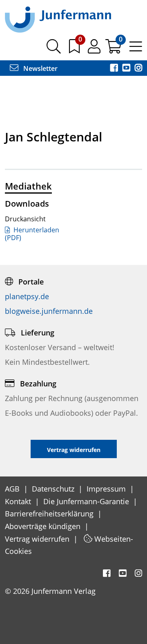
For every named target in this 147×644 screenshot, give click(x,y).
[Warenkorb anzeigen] (114, 49)
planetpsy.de (27, 296)
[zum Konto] (95, 49)
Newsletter (40, 68)
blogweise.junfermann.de (49, 311)
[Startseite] (58, 19)
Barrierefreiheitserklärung (50, 513)
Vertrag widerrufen (38, 539)
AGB (13, 489)
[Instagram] (138, 68)
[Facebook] (114, 68)
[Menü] (135, 49)
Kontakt (19, 501)
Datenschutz (54, 489)
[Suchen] (54, 49)
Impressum (107, 489)
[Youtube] (126, 68)
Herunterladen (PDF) (32, 233)
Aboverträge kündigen (43, 526)
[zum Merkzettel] (75, 49)
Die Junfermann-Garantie (87, 501)
